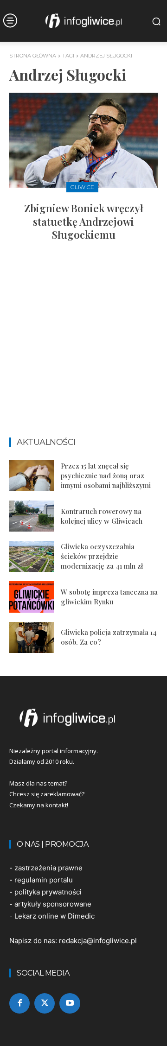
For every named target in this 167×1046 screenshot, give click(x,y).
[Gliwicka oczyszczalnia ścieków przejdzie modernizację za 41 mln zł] (31, 556)
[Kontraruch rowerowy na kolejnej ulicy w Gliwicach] (31, 516)
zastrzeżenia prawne (48, 867)
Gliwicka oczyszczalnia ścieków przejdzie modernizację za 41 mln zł (102, 556)
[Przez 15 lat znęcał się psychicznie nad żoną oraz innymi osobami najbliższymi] (31, 475)
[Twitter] (44, 1003)
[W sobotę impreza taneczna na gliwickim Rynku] (31, 596)
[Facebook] (19, 1003)
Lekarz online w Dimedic (54, 916)
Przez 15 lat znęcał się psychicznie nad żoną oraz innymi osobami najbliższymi (106, 475)
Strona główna (32, 55)
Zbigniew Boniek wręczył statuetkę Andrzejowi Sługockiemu (83, 221)
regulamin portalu (43, 879)
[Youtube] (69, 1003)
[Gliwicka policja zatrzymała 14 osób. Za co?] (31, 637)
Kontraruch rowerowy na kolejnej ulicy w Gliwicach (101, 516)
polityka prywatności (48, 892)
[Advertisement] (83, 343)
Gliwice (82, 187)
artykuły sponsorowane (52, 904)
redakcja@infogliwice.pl (98, 940)
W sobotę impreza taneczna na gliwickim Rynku (109, 596)
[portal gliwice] (83, 718)
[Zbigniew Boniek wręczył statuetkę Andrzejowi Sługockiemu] (83, 140)
